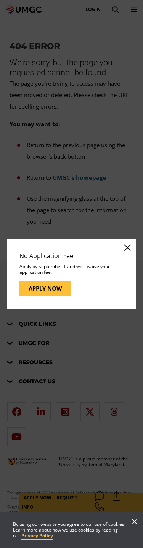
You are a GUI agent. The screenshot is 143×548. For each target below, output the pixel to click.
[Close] (127, 247)
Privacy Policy (37, 535)
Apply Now (45, 288)
